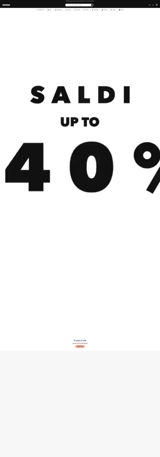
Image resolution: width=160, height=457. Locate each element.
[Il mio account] (153, 5)
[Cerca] (92, 5)
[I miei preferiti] (150, 5)
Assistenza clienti (90, 1)
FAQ (85, 1)
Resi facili (82, 1)
